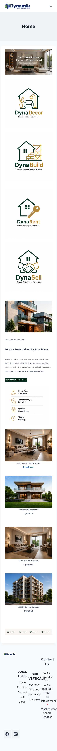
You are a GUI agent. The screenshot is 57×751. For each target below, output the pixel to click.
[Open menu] (50, 6)
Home (22, 682)
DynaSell (35, 699)
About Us (22, 687)
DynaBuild (35, 694)
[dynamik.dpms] (7, 734)
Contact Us (22, 694)
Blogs (22, 701)
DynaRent (34, 684)
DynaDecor (34, 689)
